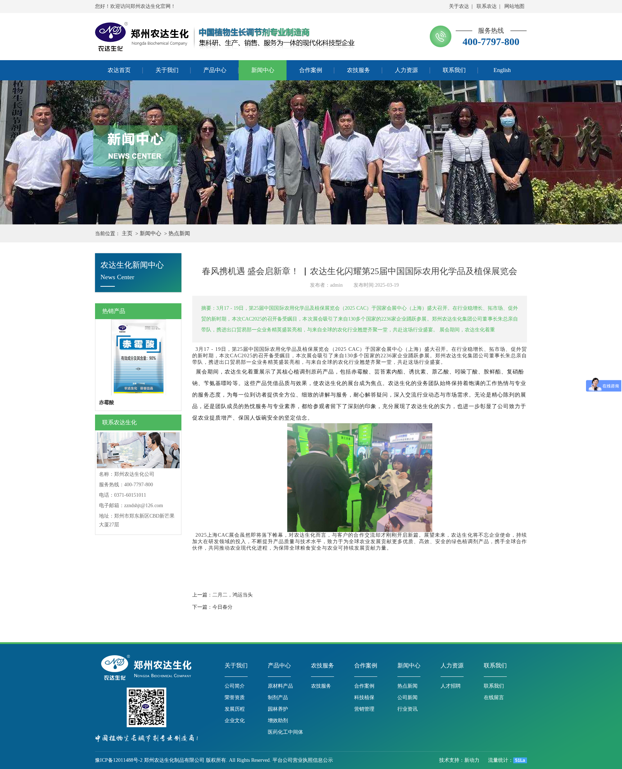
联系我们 (495, 665)
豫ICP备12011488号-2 (119, 760)
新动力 (472, 760)
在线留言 (494, 697)
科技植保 (364, 697)
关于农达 (459, 6)
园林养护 (278, 709)
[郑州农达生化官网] (142, 36)
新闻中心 (150, 233)
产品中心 (279, 665)
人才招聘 (451, 686)
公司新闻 (407, 697)
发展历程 (235, 709)
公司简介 (235, 686)
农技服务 (322, 665)
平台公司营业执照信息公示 (302, 760)
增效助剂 (278, 720)
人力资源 (452, 665)
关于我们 (236, 665)
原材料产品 (280, 686)
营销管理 (364, 709)
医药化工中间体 (285, 732)
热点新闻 (179, 233)
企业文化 (235, 720)
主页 (127, 233)
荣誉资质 (235, 697)
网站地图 (514, 6)
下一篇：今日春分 (212, 607)
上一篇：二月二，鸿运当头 (222, 595)
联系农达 (487, 6)
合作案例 (365, 665)
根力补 (106, 402)
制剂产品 (278, 697)
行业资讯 (407, 709)
